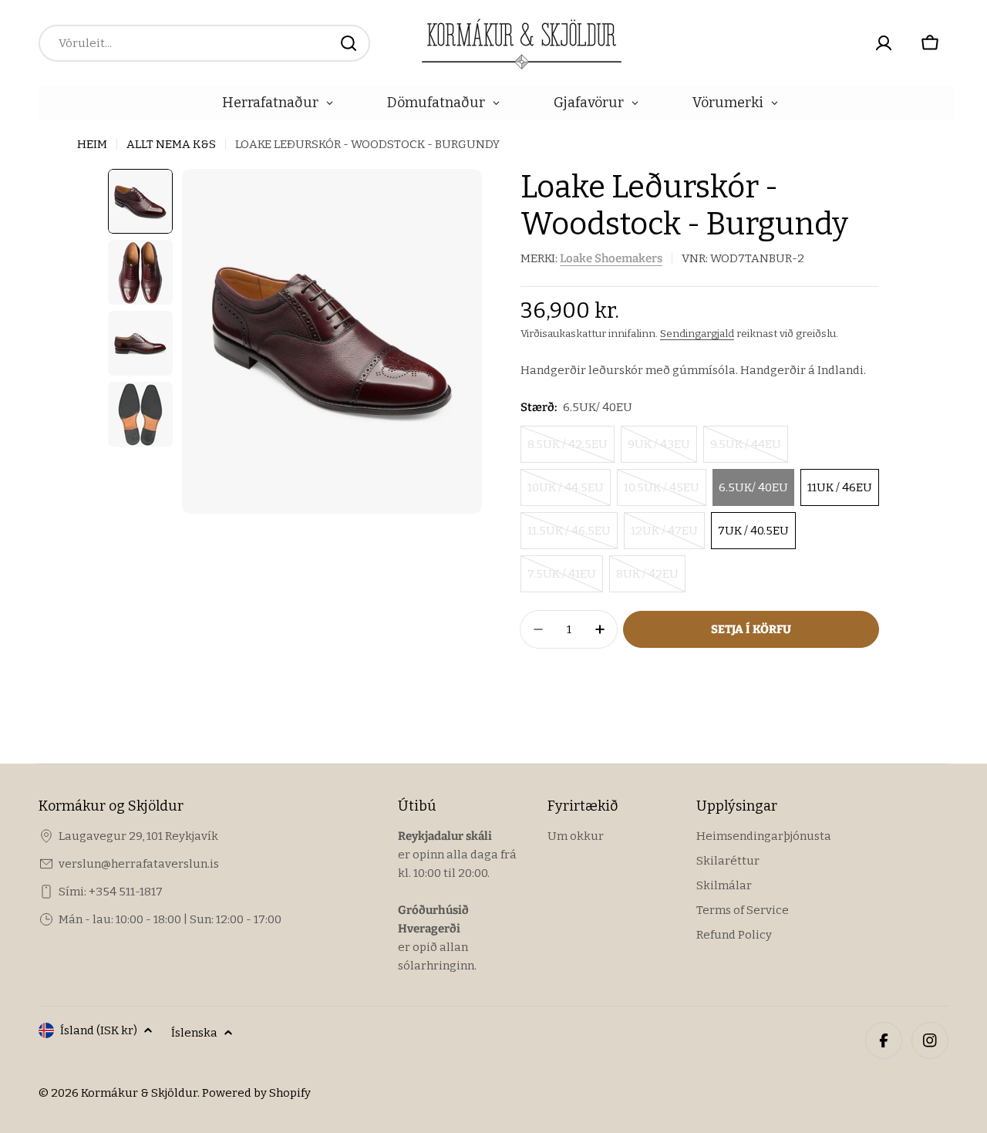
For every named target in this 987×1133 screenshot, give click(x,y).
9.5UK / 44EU (745, 450)
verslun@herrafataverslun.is (139, 864)
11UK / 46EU (839, 487)
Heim (92, 144)
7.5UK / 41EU (561, 579)
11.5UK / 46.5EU (569, 536)
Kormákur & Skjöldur (139, 1093)
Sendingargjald (697, 333)
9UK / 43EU (659, 450)
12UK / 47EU (664, 536)
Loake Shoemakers (611, 258)
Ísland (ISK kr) (98, 1030)
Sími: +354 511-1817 (111, 892)
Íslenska (194, 1033)
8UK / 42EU (647, 579)
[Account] (883, 43)
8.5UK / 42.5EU (567, 450)
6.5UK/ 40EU (753, 487)
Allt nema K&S (171, 144)
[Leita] (348, 43)
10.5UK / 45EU (661, 493)
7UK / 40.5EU (753, 531)
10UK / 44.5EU (565, 493)
